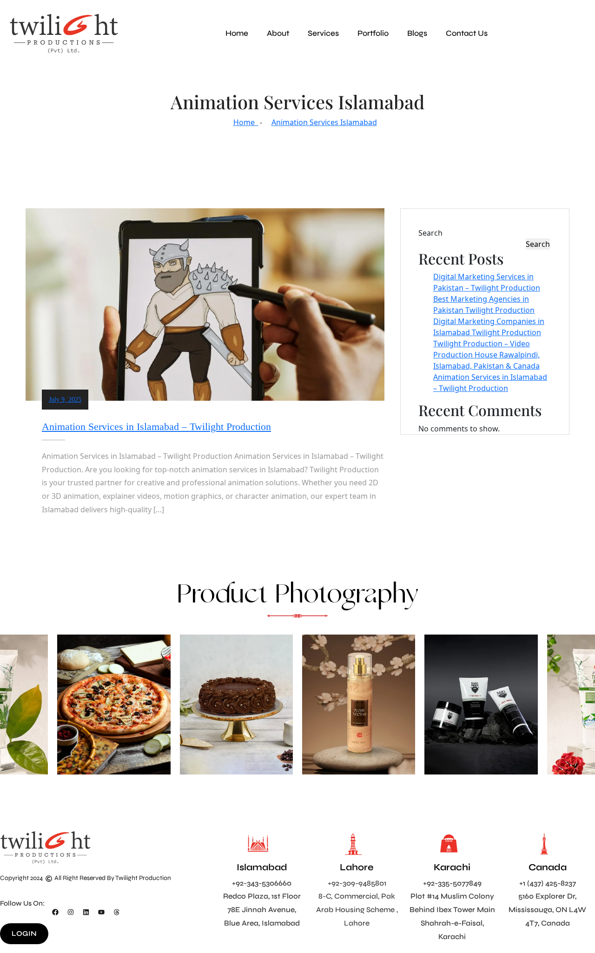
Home (236, 33)
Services (323, 33)
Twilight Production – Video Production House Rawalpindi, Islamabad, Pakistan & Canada (486, 354)
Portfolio (373, 33)
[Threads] (116, 912)
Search (430, 233)
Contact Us (467, 33)
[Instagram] (70, 912)
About (278, 33)
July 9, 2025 (65, 399)
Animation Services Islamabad (324, 122)
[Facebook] (55, 912)
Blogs (417, 33)
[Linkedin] (86, 912)
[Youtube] (101, 912)
